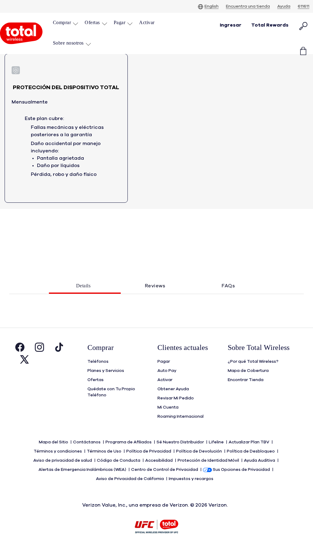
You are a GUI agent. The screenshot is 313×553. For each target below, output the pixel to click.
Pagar (163, 361)
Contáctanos (87, 442)
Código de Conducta (119, 460)
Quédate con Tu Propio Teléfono (111, 392)
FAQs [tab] (228, 285)
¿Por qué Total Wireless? (253, 361)
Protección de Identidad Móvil (209, 460)
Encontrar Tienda (245, 380)
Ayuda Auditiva (260, 460)
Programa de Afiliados (129, 442)
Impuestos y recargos (191, 479)
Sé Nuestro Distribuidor (180, 442)
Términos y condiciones (58, 451)
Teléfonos (98, 361)
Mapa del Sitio (54, 442)
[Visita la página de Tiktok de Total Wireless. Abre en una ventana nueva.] (59, 349)
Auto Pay (166, 371)
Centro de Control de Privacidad (165, 470)
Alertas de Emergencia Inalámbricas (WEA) (83, 470)
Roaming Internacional (180, 416)
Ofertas (95, 380)
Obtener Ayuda (173, 389)
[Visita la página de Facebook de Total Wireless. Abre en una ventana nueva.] (19, 349)
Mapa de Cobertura (248, 371)
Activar (164, 380)
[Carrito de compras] (303, 47)
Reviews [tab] (155, 285)
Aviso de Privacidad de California (130, 479)
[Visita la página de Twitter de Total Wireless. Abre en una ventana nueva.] (24, 361)
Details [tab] (83, 285)
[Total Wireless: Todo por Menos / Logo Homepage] (21, 33)
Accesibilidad (159, 460)
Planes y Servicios (105, 371)
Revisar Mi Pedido (175, 398)
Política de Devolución (199, 451)
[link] (147, 22)
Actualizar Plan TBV (249, 442)
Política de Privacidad (149, 451)
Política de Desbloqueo (251, 451)
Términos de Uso (104, 451)
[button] (66, 22)
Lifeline (217, 442)
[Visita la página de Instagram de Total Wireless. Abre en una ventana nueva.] (39, 349)
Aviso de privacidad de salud (63, 460)
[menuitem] (66, 23)
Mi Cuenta (168, 407)
